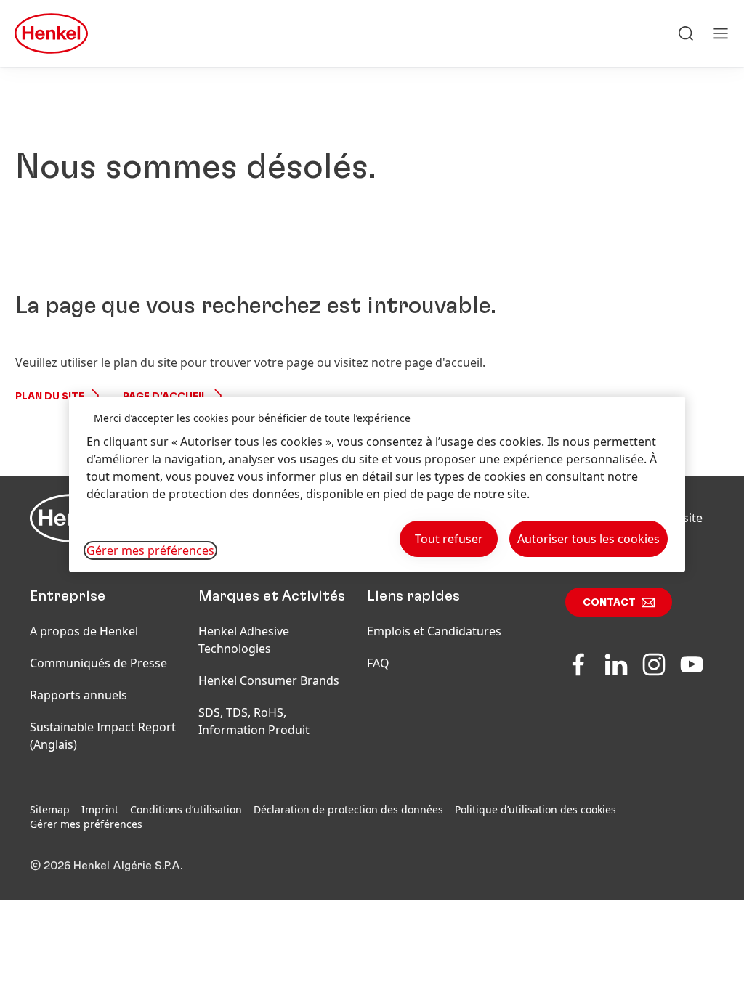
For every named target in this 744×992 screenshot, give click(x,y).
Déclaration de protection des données (348, 809)
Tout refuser (449, 539)
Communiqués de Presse (98, 663)
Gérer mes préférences (86, 824)
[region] (377, 484)
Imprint (99, 809)
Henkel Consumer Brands (268, 680)
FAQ (378, 663)
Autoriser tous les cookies (588, 539)
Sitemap (50, 809)
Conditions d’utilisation (186, 809)
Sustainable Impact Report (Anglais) (103, 735)
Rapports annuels (78, 695)
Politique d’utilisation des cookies (535, 809)
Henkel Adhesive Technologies (243, 639)
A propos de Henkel (84, 631)
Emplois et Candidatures (434, 631)
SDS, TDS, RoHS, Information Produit (254, 721)
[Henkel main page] (51, 33)
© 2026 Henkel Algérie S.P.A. (106, 865)
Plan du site (49, 396)
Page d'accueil (165, 396)
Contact (609, 603)
